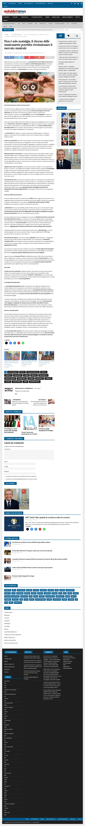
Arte (36, 23)
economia (20, 593)
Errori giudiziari (8, 738)
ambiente (7, 590)
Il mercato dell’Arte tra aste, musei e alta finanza (46, 362)
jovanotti (8, 375)
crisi (13, 593)
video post (18, 602)
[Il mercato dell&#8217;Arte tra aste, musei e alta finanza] (46, 355)
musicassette (43, 375)
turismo (71, 599)
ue (76, 599)
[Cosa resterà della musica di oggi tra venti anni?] (29, 355)
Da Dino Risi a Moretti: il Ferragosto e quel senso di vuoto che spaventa (68, 47)
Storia (5, 799)
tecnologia (56, 599)
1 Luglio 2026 (16, 578)
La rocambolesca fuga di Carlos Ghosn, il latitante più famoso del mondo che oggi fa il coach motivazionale (68, 89)
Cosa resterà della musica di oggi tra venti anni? (29, 362)
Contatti (5, 6)
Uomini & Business (67, 668)
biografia (43, 590)
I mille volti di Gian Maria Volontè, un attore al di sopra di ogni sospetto (68, 58)
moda (67, 596)
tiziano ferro (17, 381)
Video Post (7, 812)
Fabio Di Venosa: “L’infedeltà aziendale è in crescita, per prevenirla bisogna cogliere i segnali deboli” (68, 68)
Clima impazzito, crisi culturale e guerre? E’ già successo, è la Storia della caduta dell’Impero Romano (68, 81)
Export (6, 742)
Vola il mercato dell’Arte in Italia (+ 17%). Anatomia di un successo (11, 362)
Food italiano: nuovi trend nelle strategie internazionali (10, 430)
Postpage (6, 626)
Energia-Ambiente (8, 733)
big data (36, 590)
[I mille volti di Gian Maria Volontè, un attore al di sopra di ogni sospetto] (72, 120)
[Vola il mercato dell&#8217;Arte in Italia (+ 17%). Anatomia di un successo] (12, 355)
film (60, 593)
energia (27, 593)
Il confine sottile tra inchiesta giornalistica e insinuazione (67, 100)
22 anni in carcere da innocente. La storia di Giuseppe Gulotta (51, 686)
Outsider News (12, 3)
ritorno (31, 378)
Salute (5, 20)
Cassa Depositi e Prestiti (69, 658)
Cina (19, 23)
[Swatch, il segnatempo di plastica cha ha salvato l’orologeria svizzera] (72, 137)
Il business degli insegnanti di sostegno (46, 429)
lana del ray (17, 375)
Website (6, 471)
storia (49, 599)
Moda (23, 23)
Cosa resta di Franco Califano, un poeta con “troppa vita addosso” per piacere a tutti (52, 697)
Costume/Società (29, 53)
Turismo (50, 23)
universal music (34, 381)
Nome (5, 462)
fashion (54, 593)
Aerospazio (7, 681)
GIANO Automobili (67, 661)
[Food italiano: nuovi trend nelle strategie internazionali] (12, 421)
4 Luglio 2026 (16, 569)
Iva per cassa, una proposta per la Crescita (29, 433)
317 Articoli (37, 388)
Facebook (47, 593)
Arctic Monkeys (12, 372)
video (11, 602)
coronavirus (70, 590)
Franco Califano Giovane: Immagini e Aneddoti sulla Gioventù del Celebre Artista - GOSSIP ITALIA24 (52, 691)
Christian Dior (66, 659)
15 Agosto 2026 (16, 552)
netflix (73, 596)
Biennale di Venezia (68, 656)
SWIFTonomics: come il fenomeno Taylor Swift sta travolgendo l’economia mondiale (52, 677)
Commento (7, 449)
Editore (20, 3)
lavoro (42, 596)
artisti (22, 372)
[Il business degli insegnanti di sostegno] (47, 421)
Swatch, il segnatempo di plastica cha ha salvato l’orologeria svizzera (68, 95)
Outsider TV (7, 786)
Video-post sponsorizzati (11, 643)
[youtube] (78, 3)
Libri (5, 769)
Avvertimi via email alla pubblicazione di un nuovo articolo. (21, 479)
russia (32, 599)
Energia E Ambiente (67, 17)
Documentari (7, 720)
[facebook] (71, 3)
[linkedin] (81, 3)
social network (40, 599)
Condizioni (7, 621)
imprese (75, 593)
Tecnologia (24, 17)
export (40, 593)
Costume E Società (36, 17)
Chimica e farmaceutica (10, 694)
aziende (29, 590)
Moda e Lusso (7, 773)
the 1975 (7, 381)
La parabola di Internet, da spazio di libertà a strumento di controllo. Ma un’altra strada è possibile (68, 52)
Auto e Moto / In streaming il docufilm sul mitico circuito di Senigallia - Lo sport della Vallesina (52, 657)
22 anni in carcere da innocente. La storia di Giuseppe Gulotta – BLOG (52, 683)
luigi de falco (50, 596)
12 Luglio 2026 (16, 561)
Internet (6, 760)
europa (34, 593)
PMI (68, 23)
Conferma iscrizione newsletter (12, 635)
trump (64, 599)
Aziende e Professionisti (10, 690)
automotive (21, 590)
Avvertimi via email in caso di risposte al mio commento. (21, 476)
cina (56, 590)
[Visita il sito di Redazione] (16, 394)
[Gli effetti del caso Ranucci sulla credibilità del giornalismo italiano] (64, 115)
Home (4, 3)
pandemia (7, 599)
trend (25, 381)
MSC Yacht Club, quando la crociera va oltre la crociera (47, 517)
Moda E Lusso (56, 17)
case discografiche (32, 372)
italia (35, 596)
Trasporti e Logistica (9, 804)
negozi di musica (10, 378)
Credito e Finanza (8, 707)
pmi (21, 599)
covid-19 (7, 593)
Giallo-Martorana (8, 747)
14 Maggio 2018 (31, 520)
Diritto (77, 17)
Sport (10, 27)
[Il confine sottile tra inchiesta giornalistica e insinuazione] (64, 142)
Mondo (47, 17)
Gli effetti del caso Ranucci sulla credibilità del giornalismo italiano (68, 42)
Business (50, 590)
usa (6, 602)
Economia (6, 17)
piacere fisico (22, 378)
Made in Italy (43, 23)
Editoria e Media (38, 53)
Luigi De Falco (66, 666)
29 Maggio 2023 (10, 53)
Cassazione (74, 23)
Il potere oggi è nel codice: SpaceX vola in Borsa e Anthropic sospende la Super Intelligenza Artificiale (68, 75)
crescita (43, 372)
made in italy (60, 596)
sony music (39, 378)
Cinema (5, 27)
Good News (7, 751)
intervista (24, 596)
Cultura (15, 17)
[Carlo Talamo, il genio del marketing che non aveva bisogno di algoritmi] (72, 142)
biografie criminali (60, 23)
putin (26, 599)
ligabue (26, 375)
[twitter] (74, 3)
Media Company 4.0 (28, 3)
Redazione (50, 3)
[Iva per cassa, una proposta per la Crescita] (29, 423)
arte (14, 590)
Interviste (6, 764)
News (5, 782)
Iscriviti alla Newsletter (10, 632)
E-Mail (6, 467)
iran (30, 596)
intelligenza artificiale (12, 596)
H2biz (64, 665)
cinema (62, 590)
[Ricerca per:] (72, 30)
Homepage (7, 623)
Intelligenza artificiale (9, 23)
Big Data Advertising (40, 3)
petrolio (15, 599)
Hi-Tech (6, 755)
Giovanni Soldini (67, 663)
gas (65, 593)
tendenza (48, 378)
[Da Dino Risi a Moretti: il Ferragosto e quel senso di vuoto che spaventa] (72, 115)
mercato (34, 375)
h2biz (69, 593)
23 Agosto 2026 (16, 544)
